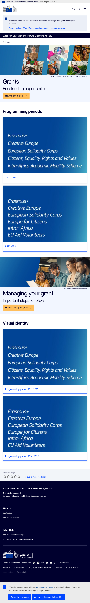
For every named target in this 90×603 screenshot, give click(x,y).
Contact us (7, 513)
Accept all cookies (20, 597)
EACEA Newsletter (11, 517)
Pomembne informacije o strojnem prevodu (47, 28)
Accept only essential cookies (48, 597)
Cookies (58, 567)
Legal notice (8, 572)
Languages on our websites (39, 567)
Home (7, 42)
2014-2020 (10, 246)
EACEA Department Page (13, 534)
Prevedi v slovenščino (18, 28)
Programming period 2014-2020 (22, 456)
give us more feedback (36, 477)
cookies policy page (44, 587)
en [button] (73, 9)
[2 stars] (6, 476)
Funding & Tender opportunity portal (18, 539)
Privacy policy (72, 567)
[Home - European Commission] (10, 8)
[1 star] (5, 476)
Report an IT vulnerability (13, 567)
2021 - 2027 (11, 177)
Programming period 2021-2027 (22, 389)
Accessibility (22, 572)
